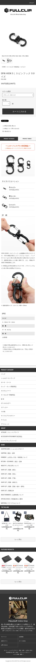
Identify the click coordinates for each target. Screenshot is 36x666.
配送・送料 (21, 650)
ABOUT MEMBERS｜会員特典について (12, 495)
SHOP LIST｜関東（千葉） (9, 478)
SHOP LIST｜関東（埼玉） (9, 474)
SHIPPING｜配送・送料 (8, 453)
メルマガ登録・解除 (17, 654)
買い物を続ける (6, 131)
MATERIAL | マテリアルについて (10, 503)
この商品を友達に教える (9, 125)
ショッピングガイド (13, 650)
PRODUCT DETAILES (9, 138)
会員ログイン (4, 641)
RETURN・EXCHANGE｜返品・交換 (11, 461)
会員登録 (21, 636)
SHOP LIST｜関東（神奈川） (9, 482)
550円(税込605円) (14, 207)
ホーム (5, 650)
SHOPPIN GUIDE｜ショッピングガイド (12, 449)
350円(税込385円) (14, 189)
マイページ (3, 636)
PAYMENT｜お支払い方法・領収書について (14, 457)
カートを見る (22, 641)
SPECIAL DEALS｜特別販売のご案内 (12, 499)
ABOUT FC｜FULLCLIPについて (10, 465)
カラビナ (23, 67)
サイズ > (13, 187)
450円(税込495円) (14, 198)
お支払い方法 (29, 650)
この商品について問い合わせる (10, 128)
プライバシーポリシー (25, 652)
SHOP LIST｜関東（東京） (9, 470)
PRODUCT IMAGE (27, 138)
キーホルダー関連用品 (13, 67)
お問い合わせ (4, 645)
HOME (4, 67)
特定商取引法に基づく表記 (12, 652)
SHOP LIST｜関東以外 (7, 490)
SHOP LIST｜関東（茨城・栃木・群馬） (13, 486)
